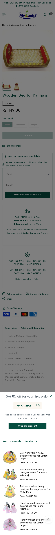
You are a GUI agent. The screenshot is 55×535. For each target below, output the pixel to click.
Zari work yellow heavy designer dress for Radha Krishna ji (33, 472)
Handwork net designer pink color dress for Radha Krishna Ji (35, 506)
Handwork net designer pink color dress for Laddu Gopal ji (35, 522)
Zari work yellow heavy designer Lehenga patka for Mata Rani (35, 489)
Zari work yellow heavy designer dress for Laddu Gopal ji (34, 455)
